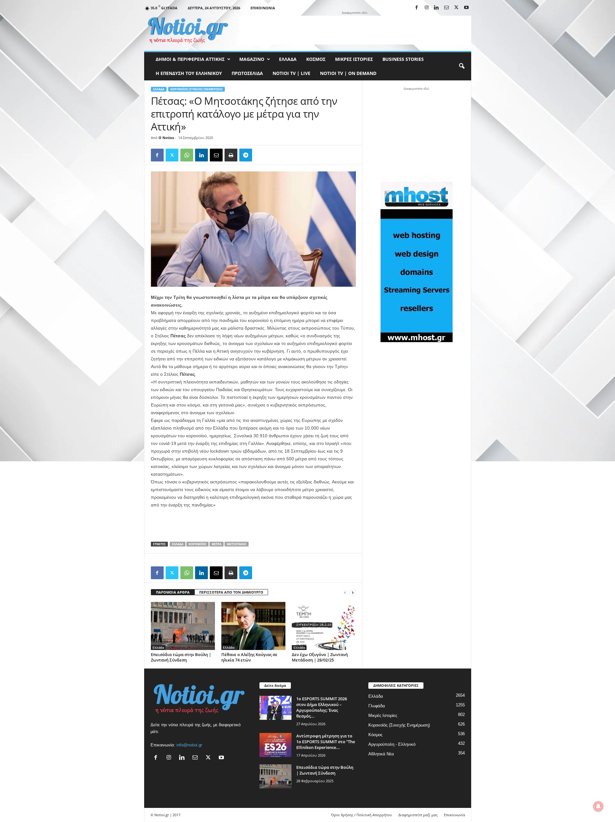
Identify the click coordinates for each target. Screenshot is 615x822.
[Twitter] (172, 155)
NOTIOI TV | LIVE (291, 73)
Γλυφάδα (376, 705)
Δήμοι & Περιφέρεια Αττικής (190, 59)
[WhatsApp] (186, 155)
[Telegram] (245, 155)
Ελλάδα (288, 59)
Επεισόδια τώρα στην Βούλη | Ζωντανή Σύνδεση (181, 657)
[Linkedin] (436, 7)
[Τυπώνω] (231, 155)
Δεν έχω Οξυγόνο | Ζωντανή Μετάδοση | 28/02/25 (320, 657)
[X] (456, 7)
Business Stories (403, 59)
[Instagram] (426, 7)
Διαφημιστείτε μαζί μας (418, 814)
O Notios (166, 137)
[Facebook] (417, 7)
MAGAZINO (251, 59)
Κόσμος (315, 59)
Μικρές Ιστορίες (354, 59)
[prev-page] (345, 592)
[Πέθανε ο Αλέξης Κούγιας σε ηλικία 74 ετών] (253, 626)
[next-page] (352, 592)
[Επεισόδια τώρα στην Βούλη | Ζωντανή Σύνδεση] (183, 626)
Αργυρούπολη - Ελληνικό (391, 744)
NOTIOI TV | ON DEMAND (348, 73)
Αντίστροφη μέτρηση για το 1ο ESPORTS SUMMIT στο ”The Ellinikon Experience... (325, 741)
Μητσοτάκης (236, 544)
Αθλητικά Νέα (381, 754)
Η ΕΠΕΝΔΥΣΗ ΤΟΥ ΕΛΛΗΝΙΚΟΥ (189, 73)
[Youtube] (466, 7)
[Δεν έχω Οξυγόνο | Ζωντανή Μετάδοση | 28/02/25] (324, 626)
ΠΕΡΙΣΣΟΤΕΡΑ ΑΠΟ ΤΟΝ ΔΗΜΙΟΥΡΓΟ (231, 592)
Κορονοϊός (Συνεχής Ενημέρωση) (196, 89)
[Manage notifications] (598, 806)
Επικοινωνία (262, 7)
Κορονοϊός (197, 544)
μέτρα (216, 544)
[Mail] (446, 7)
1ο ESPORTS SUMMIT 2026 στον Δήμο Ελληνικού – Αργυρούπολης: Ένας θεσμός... (321, 707)
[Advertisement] (354, 30)
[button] (462, 66)
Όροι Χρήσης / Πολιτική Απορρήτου (361, 814)
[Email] (216, 155)
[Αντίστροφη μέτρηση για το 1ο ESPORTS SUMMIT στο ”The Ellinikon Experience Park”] (275, 745)
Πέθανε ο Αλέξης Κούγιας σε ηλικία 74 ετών (249, 657)
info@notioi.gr (189, 745)
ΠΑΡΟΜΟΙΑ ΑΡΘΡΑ (173, 592)
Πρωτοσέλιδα (247, 73)
